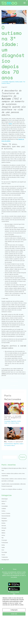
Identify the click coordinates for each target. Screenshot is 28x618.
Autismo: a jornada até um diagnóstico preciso (12, 417)
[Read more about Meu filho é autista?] (14, 433)
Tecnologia (4, 552)
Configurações (14, 610)
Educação (4, 528)
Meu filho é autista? (13, 441)
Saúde (20, 81)
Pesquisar (22, 457)
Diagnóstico (12, 81)
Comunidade (5, 81)
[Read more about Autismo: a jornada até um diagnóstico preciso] (14, 408)
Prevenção (4, 540)
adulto (10, 123)
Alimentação (5, 499)
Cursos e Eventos (6, 513)
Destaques (4, 518)
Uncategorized (5, 559)
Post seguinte (14, 385)
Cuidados (4, 508)
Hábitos (3, 533)
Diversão (4, 525)
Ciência (3, 503)
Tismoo (3, 554)
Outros (3, 535)
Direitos (3, 523)
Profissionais (5, 542)
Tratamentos (5, 557)
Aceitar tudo (14, 614)
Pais (3, 537)
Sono (3, 550)
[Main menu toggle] (24, 3)
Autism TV (4, 501)
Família (17, 81)
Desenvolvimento (8, 443)
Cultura (3, 511)
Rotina (3, 545)
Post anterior (14, 381)
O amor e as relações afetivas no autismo (12, 489)
